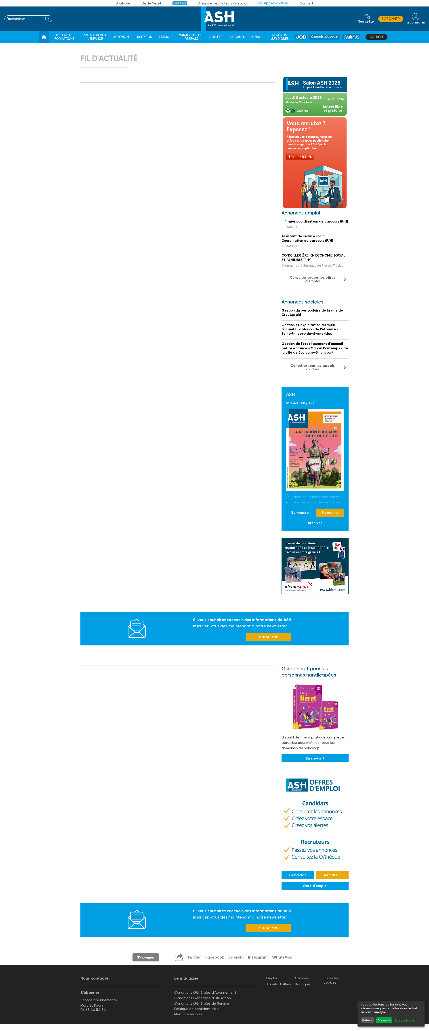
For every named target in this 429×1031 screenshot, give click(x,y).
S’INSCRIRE (268, 637)
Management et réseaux (191, 37)
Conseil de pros (325, 37)
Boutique (123, 3)
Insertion (144, 37)
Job (301, 37)
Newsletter (366, 21)
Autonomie (122, 37)
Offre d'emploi (315, 886)
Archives (315, 523)
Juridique (165, 37)
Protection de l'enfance (95, 37)
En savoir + (315, 758)
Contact (306, 3)
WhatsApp (282, 957)
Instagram (258, 957)
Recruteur (332, 875)
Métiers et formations (64, 37)
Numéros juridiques (280, 37)
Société (215, 37)
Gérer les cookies (331, 980)
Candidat (297, 875)
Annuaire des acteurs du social (222, 3)
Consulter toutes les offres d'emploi (312, 279)
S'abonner (391, 19)
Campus (180, 3)
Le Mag (256, 37)
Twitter (194, 957)
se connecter (415, 22)
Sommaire (300, 512)
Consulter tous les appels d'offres (312, 367)
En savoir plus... (406, 1020)
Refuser (367, 1020)
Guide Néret (151, 3)
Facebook (214, 957)
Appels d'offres (276, 3)
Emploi (271, 978)
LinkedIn (236, 957)
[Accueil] (44, 37)
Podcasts (236, 37)
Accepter (384, 1020)
